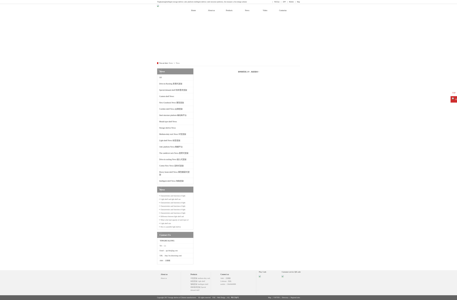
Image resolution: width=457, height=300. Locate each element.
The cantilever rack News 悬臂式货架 (174, 153)
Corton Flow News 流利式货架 (171, 166)
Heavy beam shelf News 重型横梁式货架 (174, 173)
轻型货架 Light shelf (198, 281)
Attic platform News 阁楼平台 (171, 147)
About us (211, 10)
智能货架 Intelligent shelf (199, 284)
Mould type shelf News (168, 122)
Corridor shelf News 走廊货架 (171, 109)
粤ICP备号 (235, 297)
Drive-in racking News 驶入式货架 (172, 159)
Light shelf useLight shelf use (171, 199)
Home (193, 10)
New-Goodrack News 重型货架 (171, 103)
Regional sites (295, 297)
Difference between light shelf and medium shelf (171, 217)
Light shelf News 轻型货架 (169, 140)
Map (269, 297)
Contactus (283, 10)
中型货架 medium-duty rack (200, 278)
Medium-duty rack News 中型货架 (172, 134)
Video (265, 10)
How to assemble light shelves (171, 227)
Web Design (221, 297)
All (160, 77)
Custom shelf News (166, 96)
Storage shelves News (167, 128)
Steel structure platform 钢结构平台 (173, 115)
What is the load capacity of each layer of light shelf (174, 221)
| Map (297, 2)
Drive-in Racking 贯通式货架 (170, 84)
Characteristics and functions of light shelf (172, 197)
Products (229, 10)
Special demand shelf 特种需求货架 (173, 90)
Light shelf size (166, 223)
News (247, 10)
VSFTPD (276, 297)
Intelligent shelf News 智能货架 (171, 181)
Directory (285, 297)
